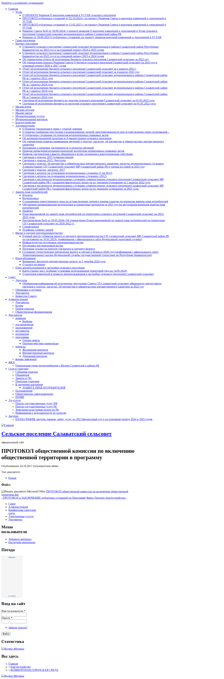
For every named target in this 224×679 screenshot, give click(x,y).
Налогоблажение (25, 258)
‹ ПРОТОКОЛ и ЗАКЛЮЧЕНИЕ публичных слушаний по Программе (43, 497)
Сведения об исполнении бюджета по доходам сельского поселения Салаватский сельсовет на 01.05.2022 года (88, 100)
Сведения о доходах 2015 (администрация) (48, 157)
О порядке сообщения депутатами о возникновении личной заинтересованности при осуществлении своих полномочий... (95, 131)
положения (22, 333)
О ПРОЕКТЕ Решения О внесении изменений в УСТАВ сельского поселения (69, 15)
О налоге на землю (33, 264)
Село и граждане (18, 368)
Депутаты (21, 280)
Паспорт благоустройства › (110, 497)
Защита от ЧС (23, 378)
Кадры (19, 305)
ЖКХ (11, 362)
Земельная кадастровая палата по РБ (37, 409)
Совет (12, 277)
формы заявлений (26, 359)
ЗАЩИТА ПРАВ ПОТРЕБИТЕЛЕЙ (43, 387)
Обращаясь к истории (28, 289)
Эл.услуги (14, 400)
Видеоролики (30, 198)
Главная (13, 8)
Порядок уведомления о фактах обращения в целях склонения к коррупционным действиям (77, 154)
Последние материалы (21, 542)
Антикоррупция (25, 125)
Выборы (27, 321)
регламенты (22, 330)
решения (20, 318)
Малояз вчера (23, 106)
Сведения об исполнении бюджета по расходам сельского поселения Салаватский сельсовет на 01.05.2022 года (89, 103)
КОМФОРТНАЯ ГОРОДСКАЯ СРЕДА (34, 669)
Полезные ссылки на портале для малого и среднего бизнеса (58, 248)
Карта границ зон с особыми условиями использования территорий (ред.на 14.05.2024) (74, 270)
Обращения (22, 375)
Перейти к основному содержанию (22, 2)
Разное (12, 477)
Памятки (27, 210)
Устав (18, 12)
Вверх (90, 497)
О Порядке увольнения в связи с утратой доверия (52, 128)
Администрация (18, 299)
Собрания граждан (26, 371)
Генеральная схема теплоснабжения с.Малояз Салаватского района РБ (57, 365)
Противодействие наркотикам (40, 343)
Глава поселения (25, 40)
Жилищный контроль (35, 349)
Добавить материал (19, 539)
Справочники (30, 226)
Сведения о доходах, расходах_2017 (43, 169)
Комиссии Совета (26, 296)
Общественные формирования (33, 311)
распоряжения (23, 327)
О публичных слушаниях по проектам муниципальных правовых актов (65, 135)
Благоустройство (25, 122)
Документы (22, 292)
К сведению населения (29, 384)
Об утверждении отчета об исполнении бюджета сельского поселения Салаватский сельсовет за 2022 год (85, 59)
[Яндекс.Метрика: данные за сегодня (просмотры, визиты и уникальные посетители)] (12, 676)
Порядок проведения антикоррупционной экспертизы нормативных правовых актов (73, 150)
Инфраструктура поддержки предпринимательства (52, 242)
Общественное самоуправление (34, 393)
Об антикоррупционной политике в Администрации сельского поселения (66, 138)
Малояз (12, 557)
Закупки (13, 416)
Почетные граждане (27, 381)
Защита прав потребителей (31, 191)
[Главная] (7, 425)
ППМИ (19, 397)
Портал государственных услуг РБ (36, 406)
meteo (12, 596)
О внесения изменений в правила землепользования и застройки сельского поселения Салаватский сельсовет (88, 274)
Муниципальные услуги (30, 116)
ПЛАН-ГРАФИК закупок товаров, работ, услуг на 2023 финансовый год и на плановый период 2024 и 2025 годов (83, 419)
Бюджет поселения (26, 43)
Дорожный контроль (34, 356)
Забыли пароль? (17, 627)
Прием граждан (24, 308)
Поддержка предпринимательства (42, 245)
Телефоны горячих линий (37, 229)
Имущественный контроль (38, 352)
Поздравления (23, 390)
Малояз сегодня (24, 109)
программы (22, 337)
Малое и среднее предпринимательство (39, 232)
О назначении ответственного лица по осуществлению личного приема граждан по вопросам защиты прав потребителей (95, 201)
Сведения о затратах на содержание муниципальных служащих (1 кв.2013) (67, 173)
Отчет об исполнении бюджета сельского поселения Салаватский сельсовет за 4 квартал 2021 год (80, 71)
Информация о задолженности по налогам (40, 412)
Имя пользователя (13, 611)
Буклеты (27, 195)
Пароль (6, 617)
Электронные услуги (21, 516)
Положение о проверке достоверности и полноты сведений (58, 147)
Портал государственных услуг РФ (36, 403)
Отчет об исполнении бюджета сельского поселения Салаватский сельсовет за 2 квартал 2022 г (79, 68)
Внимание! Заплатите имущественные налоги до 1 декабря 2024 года (64, 261)
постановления (24, 324)
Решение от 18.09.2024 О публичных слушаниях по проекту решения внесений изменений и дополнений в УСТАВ (91, 37)
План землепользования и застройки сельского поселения (50, 267)
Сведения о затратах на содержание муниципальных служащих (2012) (64, 176)
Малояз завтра (23, 113)
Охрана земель (31, 340)
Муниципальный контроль (31, 119)
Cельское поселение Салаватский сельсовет (56, 434)
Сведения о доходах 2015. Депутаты (44, 160)
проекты (20, 346)
